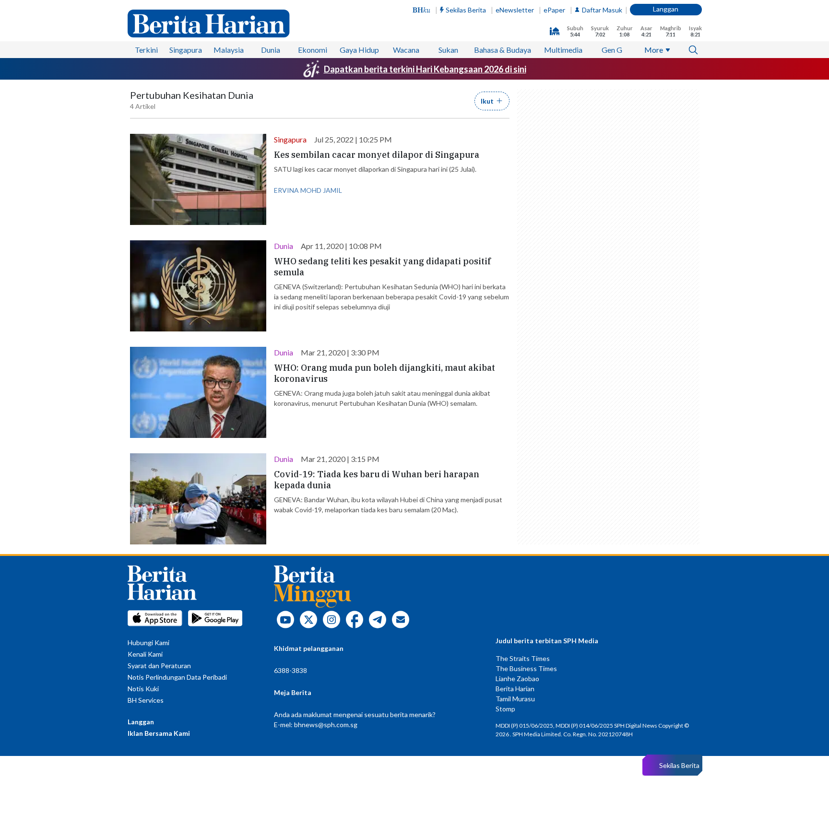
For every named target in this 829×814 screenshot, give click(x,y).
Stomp (505, 709)
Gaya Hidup (359, 49)
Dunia (270, 49)
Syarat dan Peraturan (159, 665)
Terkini (146, 49)
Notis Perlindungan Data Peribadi (177, 677)
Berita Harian (515, 688)
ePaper (554, 10)
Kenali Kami (145, 654)
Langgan (665, 9)
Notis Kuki (143, 688)
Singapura (185, 49)
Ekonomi (312, 49)
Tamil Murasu (515, 699)
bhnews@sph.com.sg (325, 724)
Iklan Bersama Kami (159, 733)
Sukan (448, 49)
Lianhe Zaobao (517, 678)
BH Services (146, 700)
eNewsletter (515, 10)
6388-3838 (290, 670)
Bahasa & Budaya (502, 49)
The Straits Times (523, 658)
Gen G (612, 49)
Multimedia (563, 49)
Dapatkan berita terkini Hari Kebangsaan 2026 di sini (425, 69)
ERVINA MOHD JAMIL (308, 190)
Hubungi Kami (148, 642)
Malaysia (228, 49)
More (653, 49)
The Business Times (526, 668)
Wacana (406, 49)
